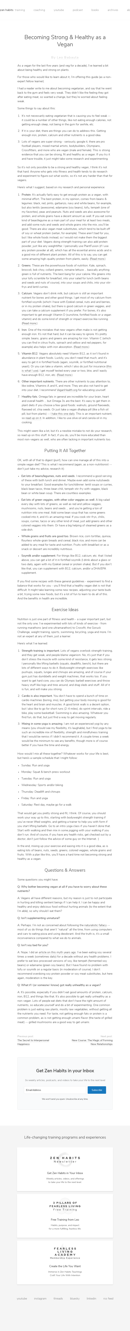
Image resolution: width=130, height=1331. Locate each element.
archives (113, 10)
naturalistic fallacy (95, 925)
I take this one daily (63, 414)
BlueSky (75, 1298)
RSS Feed (108, 1298)
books (95, 10)
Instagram (40, 1298)
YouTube (22, 1298)
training (20, 10)
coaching (39, 10)
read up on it (33, 418)
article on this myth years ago (57, 952)
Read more (97, 259)
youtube (59, 10)
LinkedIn (91, 1298)
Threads (58, 1298)
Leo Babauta (68, 57)
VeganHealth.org (67, 390)
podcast (78, 10)
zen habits (6, 10)
